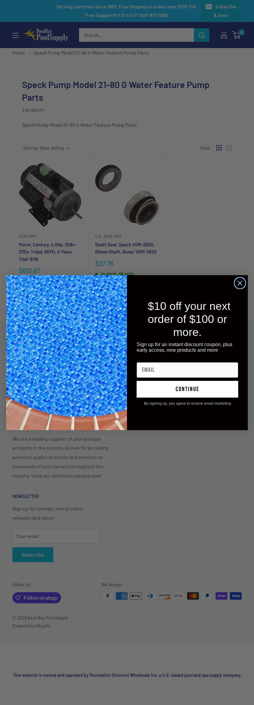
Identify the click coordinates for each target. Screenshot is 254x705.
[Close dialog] (239, 283)
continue (187, 389)
